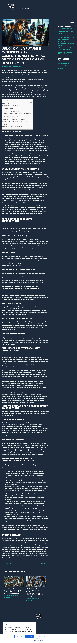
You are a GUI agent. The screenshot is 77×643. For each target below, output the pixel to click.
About (45, 630)
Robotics (60, 68)
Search (60, 20)
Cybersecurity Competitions (10, 105)
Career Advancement (10, 118)
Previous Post (7, 563)
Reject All (20, 636)
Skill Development (9, 114)
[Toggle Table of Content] (30, 101)
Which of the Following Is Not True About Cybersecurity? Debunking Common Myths (35, 592)
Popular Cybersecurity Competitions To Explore (15, 126)
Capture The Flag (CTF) (10, 108)
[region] (19, 631)
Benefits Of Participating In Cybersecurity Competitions (17, 113)
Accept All (29, 636)
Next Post (45, 563)
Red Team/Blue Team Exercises (12, 111)
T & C (40, 630)
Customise (10, 636)
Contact (50, 630)
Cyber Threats (7, 127)
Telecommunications (64, 71)
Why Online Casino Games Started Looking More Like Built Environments (66, 37)
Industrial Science (63, 63)
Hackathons (8, 110)
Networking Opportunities (12, 116)
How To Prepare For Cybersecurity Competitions (15, 121)
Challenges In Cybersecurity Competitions (14, 119)
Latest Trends (62, 66)
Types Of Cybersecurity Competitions (12, 107)
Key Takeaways (7, 103)
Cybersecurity (6, 66)
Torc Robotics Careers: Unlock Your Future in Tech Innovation (66, 43)
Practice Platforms (10, 124)
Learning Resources (9, 123)
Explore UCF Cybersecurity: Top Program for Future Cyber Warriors (13, 591)
